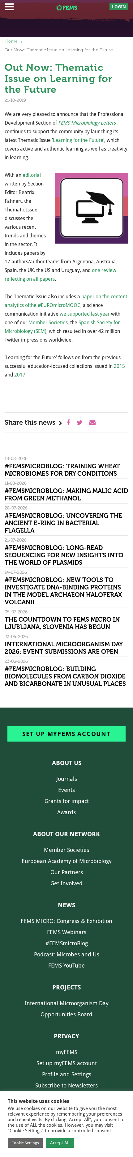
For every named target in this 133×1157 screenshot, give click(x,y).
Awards (66, 812)
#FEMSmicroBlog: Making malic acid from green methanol (66, 494)
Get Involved (66, 883)
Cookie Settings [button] (25, 1143)
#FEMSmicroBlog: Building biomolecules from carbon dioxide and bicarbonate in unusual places (65, 676)
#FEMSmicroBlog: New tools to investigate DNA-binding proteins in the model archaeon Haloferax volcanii (63, 591)
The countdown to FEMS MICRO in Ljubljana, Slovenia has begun (62, 623)
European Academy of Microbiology (67, 861)
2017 (19, 375)
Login (119, 6)
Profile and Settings (66, 1074)
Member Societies (66, 850)
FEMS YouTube (66, 965)
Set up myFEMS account (66, 734)
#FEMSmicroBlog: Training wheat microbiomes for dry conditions (62, 469)
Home (11, 41)
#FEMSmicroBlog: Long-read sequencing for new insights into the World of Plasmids (64, 555)
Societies (58, 322)
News (66, 905)
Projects (66, 987)
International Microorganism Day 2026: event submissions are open (63, 647)
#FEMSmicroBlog (66, 943)
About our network (66, 834)
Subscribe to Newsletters (66, 1085)
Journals (66, 779)
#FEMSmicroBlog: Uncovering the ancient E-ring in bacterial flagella (63, 523)
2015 (119, 366)
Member (38, 322)
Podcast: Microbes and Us (66, 954)
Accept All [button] (60, 1142)
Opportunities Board (66, 1014)
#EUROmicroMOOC (59, 305)
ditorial (33, 175)
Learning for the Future (78, 140)
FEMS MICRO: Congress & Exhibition (66, 921)
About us (66, 763)
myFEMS (66, 1052)
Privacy (66, 1036)
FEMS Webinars (66, 932)
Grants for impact (67, 801)
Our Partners (66, 872)
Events (66, 790)
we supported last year (85, 314)
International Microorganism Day (67, 1003)
